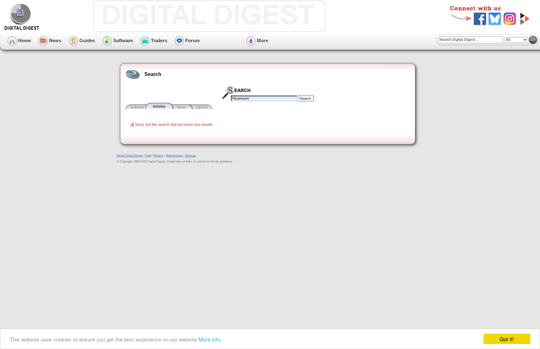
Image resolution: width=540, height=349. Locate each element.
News (54, 40)
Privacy (158, 155)
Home (24, 40)
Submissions (174, 155)
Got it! (507, 339)
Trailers (158, 40)
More (262, 40)
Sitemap (190, 155)
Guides (86, 40)
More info (209, 339)
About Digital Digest (130, 155)
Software (122, 40)
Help (148, 155)
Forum (192, 40)
